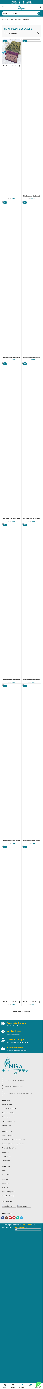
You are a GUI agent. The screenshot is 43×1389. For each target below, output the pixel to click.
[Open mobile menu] (3, 7)
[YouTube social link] (19, 2)
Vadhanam (6, 1117)
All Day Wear (7, 1125)
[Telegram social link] (30, 2)
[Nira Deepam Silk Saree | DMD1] (11, 439)
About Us (5, 1152)
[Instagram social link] (15, 2)
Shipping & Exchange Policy (13, 1144)
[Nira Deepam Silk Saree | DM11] (11, 51)
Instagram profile (9, 1192)
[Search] (39, 13)
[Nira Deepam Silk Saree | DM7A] (31, 278)
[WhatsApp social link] (27, 2)
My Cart (5, 1187)
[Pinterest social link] (23, 2)
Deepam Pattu (7, 1104)
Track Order (6, 1156)
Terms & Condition (9, 1148)
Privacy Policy (7, 1135)
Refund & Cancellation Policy (13, 1140)
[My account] (40, 7)
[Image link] (15, 1066)
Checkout (5, 1183)
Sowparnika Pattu (9, 1109)
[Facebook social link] (12, 2)
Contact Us (6, 1175)
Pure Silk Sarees (8, 1121)
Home (4, 20)
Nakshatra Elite (8, 1113)
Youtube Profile (8, 1196)
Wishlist (5, 1179)
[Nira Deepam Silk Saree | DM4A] (31, 116)
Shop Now (6, 1161)
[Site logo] (21, 7)
